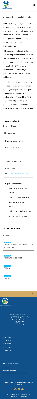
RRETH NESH (7, 340)
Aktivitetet (7, 347)
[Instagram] (19, 389)
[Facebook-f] (15, 389)
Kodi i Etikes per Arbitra (13, 258)
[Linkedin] (22, 389)
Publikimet (7, 344)
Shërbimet (8, 268)
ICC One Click (8, 350)
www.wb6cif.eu (6, 367)
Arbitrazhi (7, 242)
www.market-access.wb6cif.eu (9, 370)
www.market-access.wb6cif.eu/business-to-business (15, 373)
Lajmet (6, 278)
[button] (34, 5)
